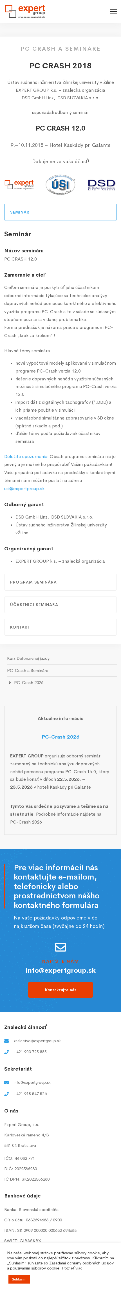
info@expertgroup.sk (61, 970)
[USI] (61, 185)
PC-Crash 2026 (28, 682)
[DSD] (102, 185)
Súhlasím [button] (19, 1279)
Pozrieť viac (72, 1268)
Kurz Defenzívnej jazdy (28, 658)
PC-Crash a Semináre (27, 670)
